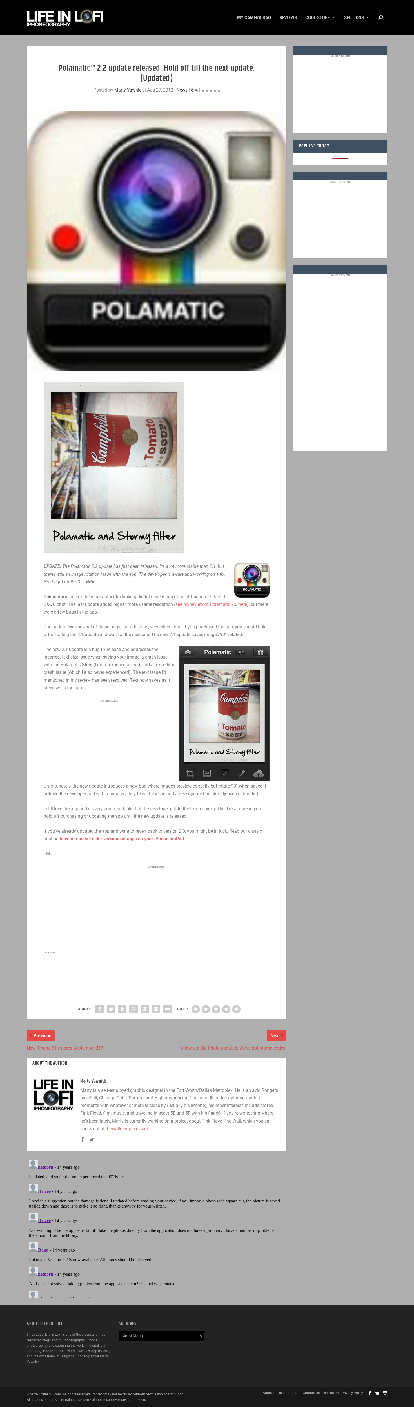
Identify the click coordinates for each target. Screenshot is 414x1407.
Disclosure (331, 1393)
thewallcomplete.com (127, 1128)
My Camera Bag (254, 17)
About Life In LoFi (276, 1393)
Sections (354, 17)
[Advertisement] (109, 741)
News (182, 90)
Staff (296, 1393)
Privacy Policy (352, 1393)
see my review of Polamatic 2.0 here (211, 604)
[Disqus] (156, 1227)
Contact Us (311, 1393)
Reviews (288, 17)
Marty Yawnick (129, 90)
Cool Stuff (317, 17)
